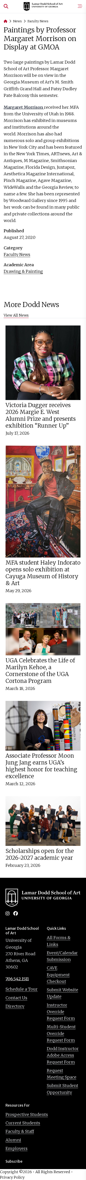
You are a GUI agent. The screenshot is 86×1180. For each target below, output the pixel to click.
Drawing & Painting (23, 271)
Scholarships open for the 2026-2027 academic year (40, 854)
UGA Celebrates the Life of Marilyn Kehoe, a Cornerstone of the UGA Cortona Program (40, 670)
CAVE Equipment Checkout (58, 974)
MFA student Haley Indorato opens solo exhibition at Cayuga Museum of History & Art (43, 573)
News (17, 21)
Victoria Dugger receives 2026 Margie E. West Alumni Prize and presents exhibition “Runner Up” (41, 415)
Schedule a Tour (22, 989)
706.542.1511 (17, 978)
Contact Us (16, 997)
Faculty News (38, 21)
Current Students (23, 1123)
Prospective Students (27, 1114)
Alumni (13, 1140)
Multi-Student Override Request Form (61, 1033)
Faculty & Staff (20, 1131)
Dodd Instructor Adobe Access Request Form (63, 1055)
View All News (16, 315)
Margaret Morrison (24, 107)
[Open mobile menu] (80, 6)
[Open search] (6, 6)
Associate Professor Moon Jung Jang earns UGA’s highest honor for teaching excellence (41, 766)
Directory (15, 1006)
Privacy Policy (12, 1177)
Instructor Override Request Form (61, 1011)
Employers (17, 1148)
